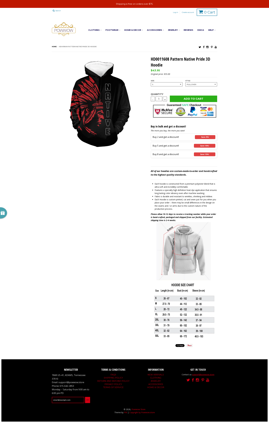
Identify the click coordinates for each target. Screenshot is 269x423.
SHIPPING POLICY (113, 378)
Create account (188, 12)
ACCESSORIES (154, 30)
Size (152, 81)
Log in (175, 12)
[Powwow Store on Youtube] (216, 47)
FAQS (113, 374)
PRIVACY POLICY (113, 384)
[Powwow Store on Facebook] (203, 47)
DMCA (200, 30)
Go (87, 400)
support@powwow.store (203, 374)
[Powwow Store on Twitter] (200, 47)
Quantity (157, 94)
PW (125, 412)
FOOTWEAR (111, 30)
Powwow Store (138, 409)
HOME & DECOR (132, 30)
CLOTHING (94, 30)
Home (54, 47)
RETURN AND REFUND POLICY (113, 381)
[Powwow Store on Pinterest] (212, 47)
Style (187, 81)
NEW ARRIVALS (156, 374)
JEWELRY (173, 30)
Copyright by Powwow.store (142, 412)
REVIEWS (188, 30)
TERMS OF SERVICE (113, 387)
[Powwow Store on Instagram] (207, 47)
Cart (209, 12)
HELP (211, 30)
